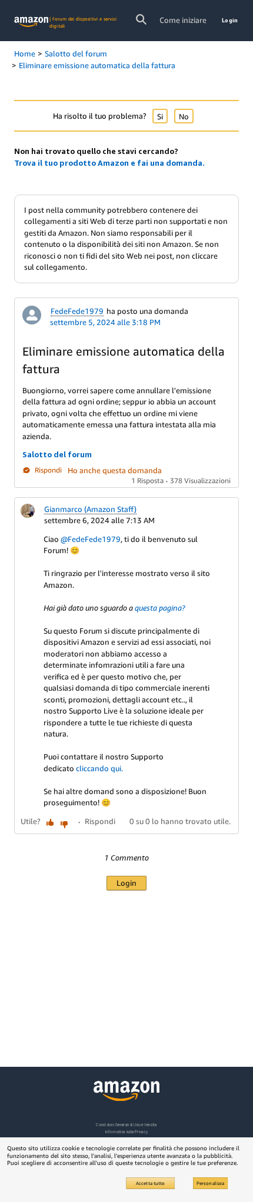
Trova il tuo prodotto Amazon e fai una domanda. (109, 163)
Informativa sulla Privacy (126, 1132)
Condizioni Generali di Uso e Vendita (126, 1125)
